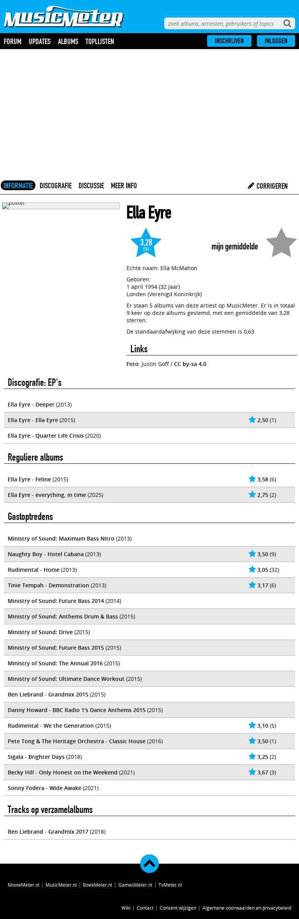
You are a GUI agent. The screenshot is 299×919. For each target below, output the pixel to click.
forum (12, 41)
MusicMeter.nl (61, 885)
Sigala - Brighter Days (36, 756)
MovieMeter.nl (23, 885)
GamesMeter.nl (135, 885)
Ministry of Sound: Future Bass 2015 (56, 647)
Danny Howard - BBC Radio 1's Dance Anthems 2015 (77, 710)
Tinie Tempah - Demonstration (48, 585)
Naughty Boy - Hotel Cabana (46, 554)
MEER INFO (124, 185)
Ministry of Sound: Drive (40, 632)
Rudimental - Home (34, 569)
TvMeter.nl (170, 885)
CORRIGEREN (271, 186)
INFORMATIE (18, 185)
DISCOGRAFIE (56, 185)
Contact (145, 908)
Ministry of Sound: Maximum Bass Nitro (61, 538)
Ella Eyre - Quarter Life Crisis (46, 435)
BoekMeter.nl (97, 885)
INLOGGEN (276, 41)
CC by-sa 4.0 (190, 364)
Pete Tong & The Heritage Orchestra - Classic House (77, 741)
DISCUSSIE (91, 185)
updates (40, 41)
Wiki (125, 908)
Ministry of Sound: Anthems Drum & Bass (63, 616)
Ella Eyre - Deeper (31, 404)
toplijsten (100, 41)
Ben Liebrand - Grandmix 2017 (48, 831)
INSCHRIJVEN (229, 41)
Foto (133, 364)
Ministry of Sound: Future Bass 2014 (56, 600)
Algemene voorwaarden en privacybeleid (246, 908)
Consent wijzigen (178, 908)
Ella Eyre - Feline (29, 479)
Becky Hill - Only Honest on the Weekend (63, 772)
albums (68, 41)
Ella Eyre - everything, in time (47, 494)
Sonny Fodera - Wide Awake (44, 788)
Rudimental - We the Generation (51, 725)
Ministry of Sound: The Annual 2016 (55, 663)
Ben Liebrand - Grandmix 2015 (48, 694)
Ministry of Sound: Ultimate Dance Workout (66, 678)
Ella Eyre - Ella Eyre (33, 420)
